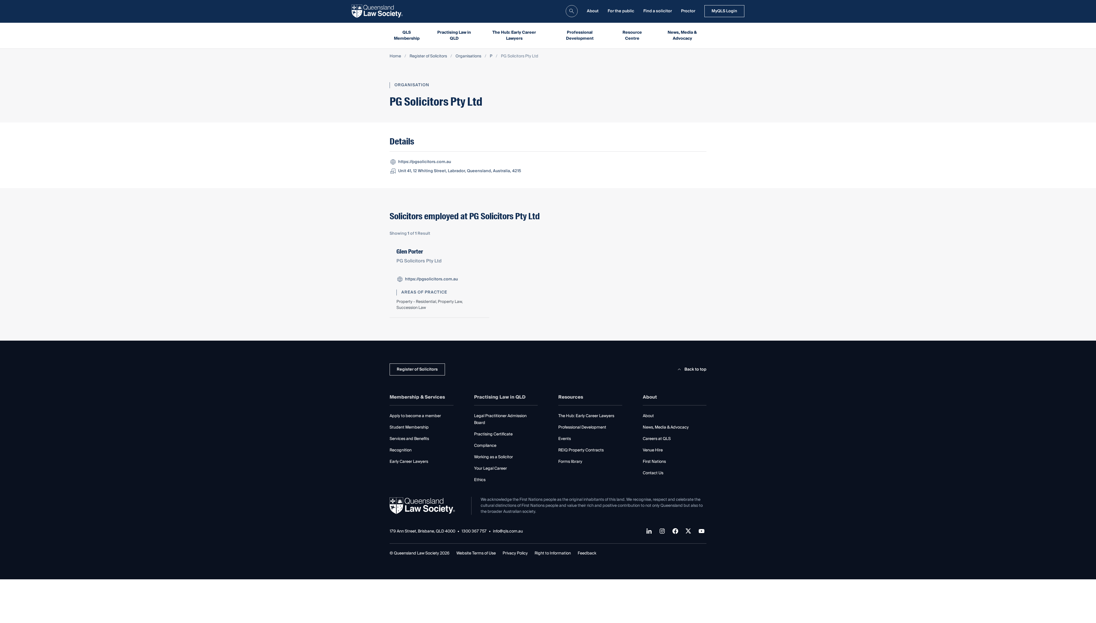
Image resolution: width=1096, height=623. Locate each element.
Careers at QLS (657, 438)
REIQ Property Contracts (581, 450)
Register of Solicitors (428, 56)
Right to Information (553, 553)
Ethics (479, 480)
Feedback (587, 553)
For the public (621, 11)
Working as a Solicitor (493, 457)
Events (564, 438)
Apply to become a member (415, 416)
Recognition (401, 450)
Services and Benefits (409, 438)
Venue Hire (653, 450)
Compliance (485, 445)
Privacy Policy (515, 553)
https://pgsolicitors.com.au (424, 161)
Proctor (688, 11)
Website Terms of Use (476, 553)
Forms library (570, 461)
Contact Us (653, 473)
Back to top (695, 369)
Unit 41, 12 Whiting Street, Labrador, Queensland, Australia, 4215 (459, 171)
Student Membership (409, 427)
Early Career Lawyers (409, 461)
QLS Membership (407, 35)
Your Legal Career (490, 468)
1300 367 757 (474, 531)
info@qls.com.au (508, 531)
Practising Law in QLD (454, 35)
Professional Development (580, 35)
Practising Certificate (493, 434)
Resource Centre (632, 35)
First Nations (654, 461)
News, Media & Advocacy (682, 35)
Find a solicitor (657, 11)
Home (395, 56)
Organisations (468, 56)
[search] (572, 11)
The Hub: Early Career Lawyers (514, 35)
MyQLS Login (724, 11)
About (593, 11)
